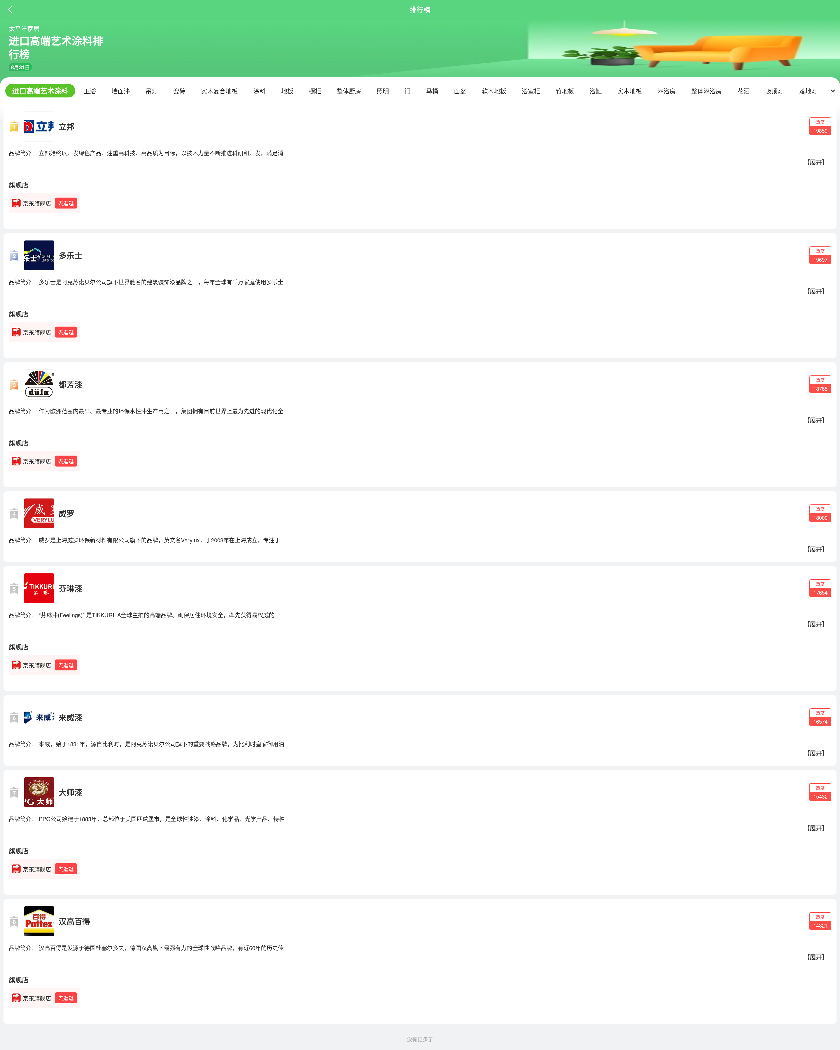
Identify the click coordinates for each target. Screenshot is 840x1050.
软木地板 (494, 91)
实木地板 (629, 91)
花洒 (743, 91)
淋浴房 (666, 91)
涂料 (259, 91)
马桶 (432, 91)
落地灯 (808, 91)
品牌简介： (23, 153)
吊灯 (151, 91)
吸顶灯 (774, 91)
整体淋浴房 (706, 91)
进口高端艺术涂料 (40, 91)
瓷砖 (179, 91)
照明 (383, 91)
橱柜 (315, 91)
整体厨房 (349, 91)
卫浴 (90, 91)
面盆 (460, 91)
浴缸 (596, 91)
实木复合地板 (219, 91)
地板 (287, 91)
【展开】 (816, 162)
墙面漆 (121, 91)
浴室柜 (531, 91)
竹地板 (565, 91)
